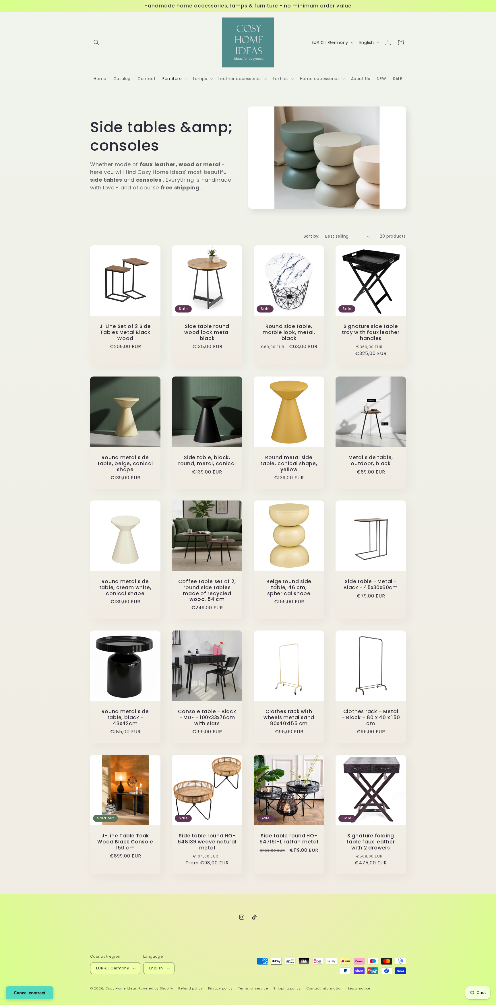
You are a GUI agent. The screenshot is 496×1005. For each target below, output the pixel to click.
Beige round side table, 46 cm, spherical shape (288, 587)
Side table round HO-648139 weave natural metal (207, 842)
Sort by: (311, 236)
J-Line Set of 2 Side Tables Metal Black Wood (125, 332)
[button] (96, 42)
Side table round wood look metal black (207, 332)
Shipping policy (287, 988)
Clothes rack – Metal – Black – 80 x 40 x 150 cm (371, 717)
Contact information (324, 988)
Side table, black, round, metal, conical (207, 461)
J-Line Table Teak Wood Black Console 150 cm (125, 842)
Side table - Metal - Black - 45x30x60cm (371, 585)
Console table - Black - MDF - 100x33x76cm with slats (207, 717)
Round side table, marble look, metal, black (289, 332)
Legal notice (359, 988)
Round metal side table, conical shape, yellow (288, 463)
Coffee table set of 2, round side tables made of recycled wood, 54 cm (207, 590)
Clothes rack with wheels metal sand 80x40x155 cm (289, 717)
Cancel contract (29, 992)
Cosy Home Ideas (121, 988)
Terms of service (253, 988)
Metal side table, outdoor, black (370, 461)
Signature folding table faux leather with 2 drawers (370, 842)
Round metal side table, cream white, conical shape (125, 587)
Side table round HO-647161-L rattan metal (288, 839)
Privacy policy (220, 988)
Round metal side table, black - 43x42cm (125, 717)
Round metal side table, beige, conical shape (125, 463)
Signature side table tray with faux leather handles (370, 332)
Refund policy (190, 988)
